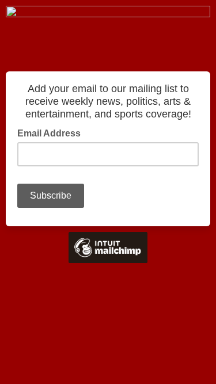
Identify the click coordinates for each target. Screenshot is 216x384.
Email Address (52, 132)
